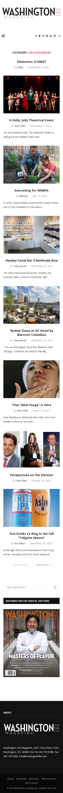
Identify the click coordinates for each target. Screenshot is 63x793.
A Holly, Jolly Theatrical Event (31, 120)
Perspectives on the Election (31, 475)
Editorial (23, 196)
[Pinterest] (47, 36)
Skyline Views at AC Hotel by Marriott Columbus (31, 333)
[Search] (59, 36)
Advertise (34, 778)
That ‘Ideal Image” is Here (31, 405)
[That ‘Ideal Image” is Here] (31, 379)
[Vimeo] (54, 36)
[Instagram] (43, 36)
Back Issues (31, 782)
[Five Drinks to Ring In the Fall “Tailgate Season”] (31, 508)
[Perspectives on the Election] (31, 449)
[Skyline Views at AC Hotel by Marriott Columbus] (31, 305)
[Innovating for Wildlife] (31, 164)
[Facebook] (36, 36)
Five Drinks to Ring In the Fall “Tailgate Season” (31, 536)
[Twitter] (39, 36)
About (10, 778)
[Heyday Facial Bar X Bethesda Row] (31, 235)
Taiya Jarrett (20, 266)
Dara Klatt (20, 125)
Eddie (20, 67)
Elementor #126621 (31, 62)
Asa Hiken (19, 543)
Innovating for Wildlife (31, 190)
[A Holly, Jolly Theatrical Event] (31, 94)
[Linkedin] (51, 36)
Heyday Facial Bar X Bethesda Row (31, 260)
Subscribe (21, 778)
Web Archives (48, 778)
